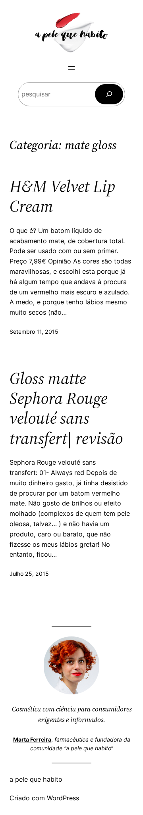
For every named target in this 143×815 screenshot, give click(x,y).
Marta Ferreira (32, 739)
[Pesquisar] (109, 94)
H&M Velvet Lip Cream (62, 196)
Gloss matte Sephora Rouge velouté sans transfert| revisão (66, 408)
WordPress (63, 798)
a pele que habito (88, 748)
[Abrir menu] (71, 68)
